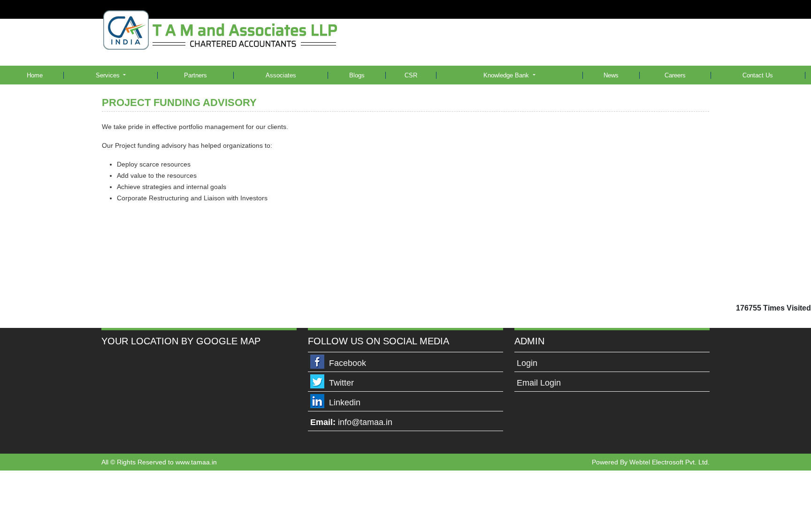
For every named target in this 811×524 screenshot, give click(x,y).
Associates (281, 75)
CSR (411, 75)
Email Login (539, 382)
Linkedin (344, 402)
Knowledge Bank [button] (507, 75)
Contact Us (757, 75)
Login (527, 363)
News (611, 75)
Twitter (341, 382)
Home (35, 75)
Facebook (347, 363)
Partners (195, 75)
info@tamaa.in (365, 422)
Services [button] (109, 75)
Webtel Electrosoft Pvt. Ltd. (669, 462)
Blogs (357, 75)
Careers (675, 75)
